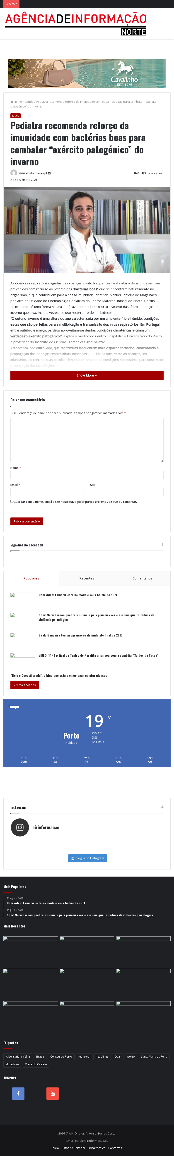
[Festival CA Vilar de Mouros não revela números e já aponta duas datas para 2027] (30, 951)
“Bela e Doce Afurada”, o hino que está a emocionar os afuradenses (58, 675)
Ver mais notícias (25, 685)
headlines (102, 1056)
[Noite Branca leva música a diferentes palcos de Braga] (87, 951)
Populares (31, 578)
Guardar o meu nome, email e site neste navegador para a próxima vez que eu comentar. (75, 502)
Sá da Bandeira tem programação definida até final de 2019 (81, 635)
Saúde (29, 102)
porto (131, 1056)
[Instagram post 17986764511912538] (49, 846)
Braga (40, 1056)
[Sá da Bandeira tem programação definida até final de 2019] (22, 641)
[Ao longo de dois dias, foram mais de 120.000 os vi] (49, 850)
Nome (15, 468)
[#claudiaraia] (125, 841)
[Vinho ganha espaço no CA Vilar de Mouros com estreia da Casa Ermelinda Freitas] (87, 984)
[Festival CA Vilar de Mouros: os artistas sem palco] (30, 984)
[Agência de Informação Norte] (77, 23)
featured (83, 1056)
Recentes (86, 578)
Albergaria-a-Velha (18, 1056)
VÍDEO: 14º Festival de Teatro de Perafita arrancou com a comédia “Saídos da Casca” (98, 655)
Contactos (115, 1148)
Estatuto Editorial (73, 1148)
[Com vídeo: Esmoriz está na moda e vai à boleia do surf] (22, 601)
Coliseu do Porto (61, 1056)
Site (92, 485)
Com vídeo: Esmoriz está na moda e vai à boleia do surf (78, 594)
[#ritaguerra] (125, 846)
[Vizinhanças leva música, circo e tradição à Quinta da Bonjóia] (143, 984)
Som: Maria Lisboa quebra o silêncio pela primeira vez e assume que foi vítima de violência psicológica (96, 617)
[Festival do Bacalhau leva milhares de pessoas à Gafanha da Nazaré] (87, 1016)
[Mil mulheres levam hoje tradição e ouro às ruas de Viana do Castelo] (143, 1016)
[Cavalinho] (87, 67)
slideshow (12, 1064)
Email (15, 485)
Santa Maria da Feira (154, 1056)
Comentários (142, 578)
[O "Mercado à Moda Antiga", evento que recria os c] (125, 850)
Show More (86, 375)
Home (17, 102)
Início (55, 1148)
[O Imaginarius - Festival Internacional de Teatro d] (49, 841)
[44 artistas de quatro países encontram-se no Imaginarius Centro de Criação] (143, 951)
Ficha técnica (96, 1148)
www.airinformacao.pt (33, 173)
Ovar (118, 1056)
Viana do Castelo (36, 1064)
